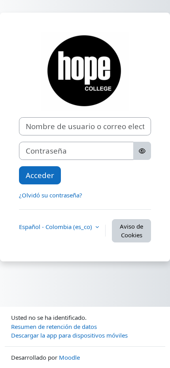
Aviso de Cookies (131, 230)
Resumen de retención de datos (54, 326)
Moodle (69, 357)
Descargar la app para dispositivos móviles (69, 335)
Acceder (40, 175)
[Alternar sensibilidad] (142, 151)
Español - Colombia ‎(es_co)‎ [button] (56, 227)
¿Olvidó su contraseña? (50, 195)
